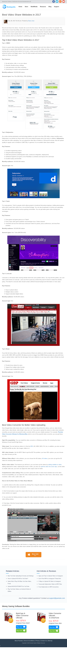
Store (26, 6)
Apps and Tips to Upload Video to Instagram (50, 576)
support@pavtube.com (57, 598)
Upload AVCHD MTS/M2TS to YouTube (18, 586)
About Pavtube (19, 640)
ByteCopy (19, 613)
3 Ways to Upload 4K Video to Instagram (49, 581)
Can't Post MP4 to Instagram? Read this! (49, 578)
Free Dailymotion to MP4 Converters (48, 587)
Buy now (35, 554)
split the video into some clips (49, 466)
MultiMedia (34, 6)
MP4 (31, 446)
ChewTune (55, 618)
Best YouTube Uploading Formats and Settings (21, 576)
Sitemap (50, 640)
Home (20, 6)
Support (56, 6)
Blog (50, 6)
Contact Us (44, 640)
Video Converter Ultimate (22, 617)
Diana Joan (31, 20)
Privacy (38, 640)
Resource (43, 6)
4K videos (45, 458)
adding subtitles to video (55, 464)
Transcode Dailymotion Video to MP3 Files (50, 584)
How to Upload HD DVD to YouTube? (18, 578)
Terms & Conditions (29, 640)
